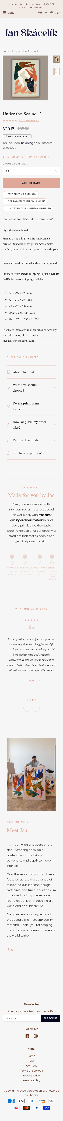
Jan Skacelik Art (37, 1090)
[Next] (36, 708)
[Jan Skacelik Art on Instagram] (36, 1037)
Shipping (27, 143)
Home (6, 51)
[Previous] (26, 708)
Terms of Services (31, 1070)
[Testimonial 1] (27, 700)
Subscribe (50, 1018)
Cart (57, 12)
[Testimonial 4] (35, 700)
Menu (10, 12)
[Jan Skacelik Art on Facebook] (27, 1037)
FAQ (31, 1061)
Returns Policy (31, 1080)
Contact (31, 1065)
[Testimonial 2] (30, 700)
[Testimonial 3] (33, 700)
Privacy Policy (31, 1075)
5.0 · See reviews (29, 120)
